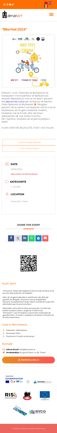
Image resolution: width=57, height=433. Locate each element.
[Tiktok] (13, 4)
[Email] (45, 238)
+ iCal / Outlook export (29, 148)
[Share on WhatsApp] (32, 238)
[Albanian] (46, 3)
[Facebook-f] (7, 4)
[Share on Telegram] (38, 238)
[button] (51, 14)
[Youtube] (10, 4)
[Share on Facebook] (11, 238)
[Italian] (46, 5)
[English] (50, 3)
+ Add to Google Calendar (29, 142)
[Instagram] (4, 4)
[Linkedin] (25, 238)
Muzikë (16, 186)
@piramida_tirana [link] (15, 101)
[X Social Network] (18, 238)
